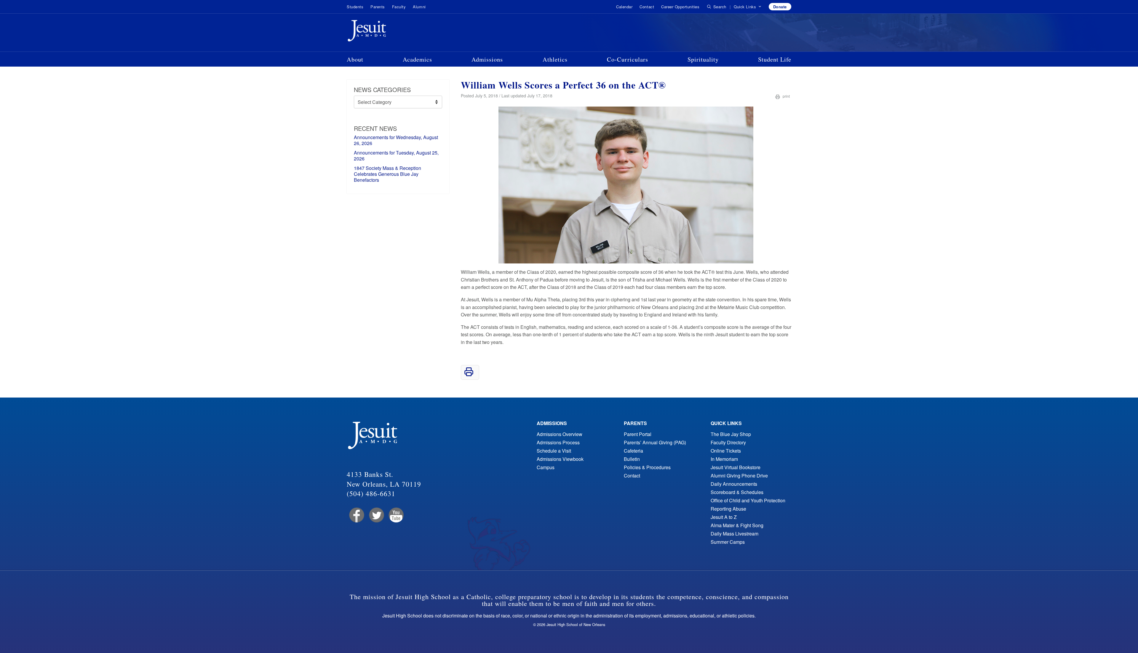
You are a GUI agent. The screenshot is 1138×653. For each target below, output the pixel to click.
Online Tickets (726, 450)
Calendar (624, 6)
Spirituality (703, 59)
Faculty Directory (728, 442)
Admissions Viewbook (560, 459)
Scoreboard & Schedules (737, 492)
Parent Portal (637, 434)
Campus (545, 467)
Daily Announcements (734, 483)
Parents (377, 6)
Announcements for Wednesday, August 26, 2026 (396, 140)
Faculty (399, 6)
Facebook (356, 515)
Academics (417, 59)
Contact (647, 6)
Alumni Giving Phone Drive (739, 475)
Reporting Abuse (728, 508)
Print (786, 96)
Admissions (487, 59)
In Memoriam (724, 459)
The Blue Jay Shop (731, 434)
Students (355, 6)
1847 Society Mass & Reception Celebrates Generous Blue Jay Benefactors (387, 174)
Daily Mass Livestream (734, 533)
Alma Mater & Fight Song (737, 525)
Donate (780, 6)
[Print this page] (469, 374)
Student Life (774, 59)
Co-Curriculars (627, 59)
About (355, 59)
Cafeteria (633, 450)
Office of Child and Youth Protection (748, 500)
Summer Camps (728, 541)
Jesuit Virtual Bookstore (735, 467)
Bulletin (632, 459)
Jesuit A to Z (724, 517)
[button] (747, 7)
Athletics (555, 59)
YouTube (396, 515)
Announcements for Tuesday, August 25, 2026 (396, 155)
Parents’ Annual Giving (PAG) (655, 442)
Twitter (376, 515)
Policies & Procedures (647, 467)
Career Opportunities (680, 6)
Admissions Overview (559, 434)
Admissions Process (558, 442)
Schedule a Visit (554, 450)
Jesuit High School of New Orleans (388, 32)
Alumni (419, 6)
